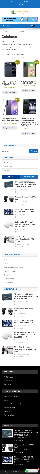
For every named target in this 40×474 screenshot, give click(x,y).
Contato (6, 263)
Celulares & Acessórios (13, 32)
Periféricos (7, 170)
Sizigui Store (19, 192)
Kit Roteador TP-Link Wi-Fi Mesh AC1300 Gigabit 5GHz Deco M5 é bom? (25, 224)
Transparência (9, 282)
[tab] (11, 177)
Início (3, 32)
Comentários (29, 177)
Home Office (8, 166)
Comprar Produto (9, 92)
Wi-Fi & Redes (8, 163)
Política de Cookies (10, 271)
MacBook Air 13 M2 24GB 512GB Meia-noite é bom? (25, 211)
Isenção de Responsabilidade (13, 267)
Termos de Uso (9, 279)
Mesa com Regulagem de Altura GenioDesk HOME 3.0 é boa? (25, 239)
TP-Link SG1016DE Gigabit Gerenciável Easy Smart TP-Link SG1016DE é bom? (25, 184)
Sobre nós (7, 275)
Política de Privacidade (11, 260)
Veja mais (10, 177)
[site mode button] (33, 26)
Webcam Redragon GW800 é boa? (25, 198)
